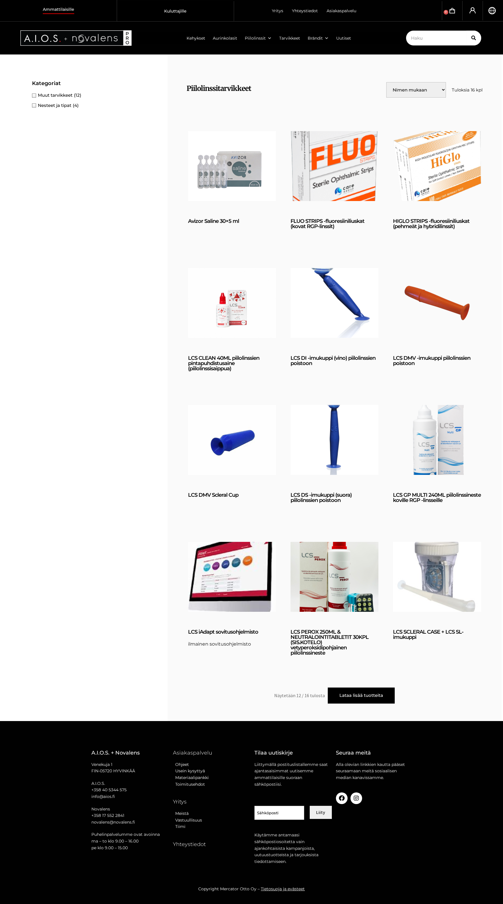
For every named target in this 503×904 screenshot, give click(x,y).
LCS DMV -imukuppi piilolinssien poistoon (431, 360)
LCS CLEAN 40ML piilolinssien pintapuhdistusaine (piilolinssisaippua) (223, 363)
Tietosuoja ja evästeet (283, 888)
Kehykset (196, 38)
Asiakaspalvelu (341, 10)
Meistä (181, 813)
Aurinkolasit (225, 38)
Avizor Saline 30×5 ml (213, 221)
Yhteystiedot (305, 10)
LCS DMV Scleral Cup (213, 495)
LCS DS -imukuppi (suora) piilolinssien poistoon (321, 497)
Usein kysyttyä (189, 770)
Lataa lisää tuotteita (361, 695)
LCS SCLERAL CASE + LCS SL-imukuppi (428, 634)
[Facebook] (342, 798)
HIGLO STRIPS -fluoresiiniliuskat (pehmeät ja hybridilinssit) (431, 224)
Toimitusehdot (189, 784)
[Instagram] (356, 798)
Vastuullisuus (187, 820)
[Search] (473, 38)
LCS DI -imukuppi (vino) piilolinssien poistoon (333, 360)
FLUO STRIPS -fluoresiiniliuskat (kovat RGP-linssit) (327, 224)
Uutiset (343, 38)
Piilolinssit (255, 38)
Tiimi (180, 826)
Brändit (315, 38)
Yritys (277, 10)
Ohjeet (181, 764)
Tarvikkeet (289, 38)
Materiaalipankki (191, 777)
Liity (320, 812)
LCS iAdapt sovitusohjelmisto (223, 632)
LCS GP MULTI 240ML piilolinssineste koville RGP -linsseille (437, 497)
